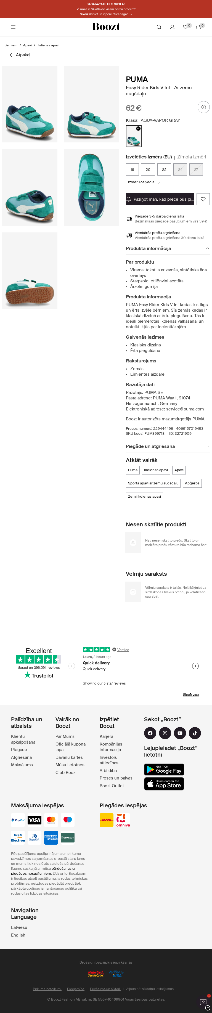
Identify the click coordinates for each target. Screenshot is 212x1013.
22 (164, 169)
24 (180, 169)
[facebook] (150, 733)
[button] (29, 104)
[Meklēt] (159, 27)
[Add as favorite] (203, 199)
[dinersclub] (34, 838)
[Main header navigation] (13, 27)
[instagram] (165, 733)
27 (196, 169)
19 (132, 169)
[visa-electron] (18, 838)
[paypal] (18, 820)
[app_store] (164, 784)
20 (148, 169)
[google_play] (164, 769)
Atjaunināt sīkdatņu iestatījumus (150, 989)
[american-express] (51, 838)
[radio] (134, 136)
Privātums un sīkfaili (105, 989)
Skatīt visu (191, 695)
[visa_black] (34, 820)
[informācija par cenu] (204, 107)
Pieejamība (75, 989)
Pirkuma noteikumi (47, 989)
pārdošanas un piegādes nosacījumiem (43, 871)
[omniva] (123, 820)
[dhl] (106, 820)
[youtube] (180, 733)
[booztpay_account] (68, 838)
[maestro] (68, 820)
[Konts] (172, 27)
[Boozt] (106, 27)
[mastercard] (51, 820)
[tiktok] (195, 733)
